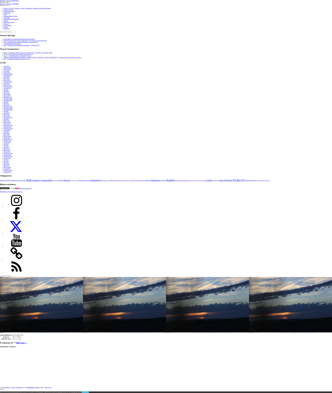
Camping (36, 180)
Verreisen (228, 180)
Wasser (254, 180)
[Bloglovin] (16, 259)
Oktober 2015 (7, 172)
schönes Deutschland (181, 180)
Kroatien (115, 180)
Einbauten (60, 180)
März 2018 (6, 134)
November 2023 (7, 82)
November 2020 (7, 108)
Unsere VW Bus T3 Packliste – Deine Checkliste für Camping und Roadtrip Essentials (27, 8)
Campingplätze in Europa (10, 16)
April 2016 (6, 164)
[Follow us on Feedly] (16, 273)
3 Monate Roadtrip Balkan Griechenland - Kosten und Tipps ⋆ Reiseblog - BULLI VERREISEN (30, 57)
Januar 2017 (6, 152)
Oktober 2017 (7, 141)
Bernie (5, 52)
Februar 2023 (7, 85)
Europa (67, 180)
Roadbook (163, 180)
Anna (4, 56)
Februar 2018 (7, 136)
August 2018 (7, 130)
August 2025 (7, 69)
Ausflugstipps (14, 180)
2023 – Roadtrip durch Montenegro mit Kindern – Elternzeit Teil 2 (21, 45)
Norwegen (123, 180)
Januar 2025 (6, 72)
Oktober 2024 (7, 75)
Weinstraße (259, 180)
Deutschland (55, 180)
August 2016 (7, 158)
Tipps (4, 14)
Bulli (29, 180)
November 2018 (7, 125)
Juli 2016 (5, 159)
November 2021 (7, 99)
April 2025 (6, 71)
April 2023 (6, 83)
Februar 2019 (7, 122)
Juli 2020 (5, 111)
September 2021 (7, 100)
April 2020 (6, 113)
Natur (119, 180)
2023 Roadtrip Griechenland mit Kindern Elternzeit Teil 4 (19, 39)
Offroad (128, 180)
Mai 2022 (6, 91)
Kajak (102, 180)
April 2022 (6, 92)
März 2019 (6, 120)
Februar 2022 (7, 94)
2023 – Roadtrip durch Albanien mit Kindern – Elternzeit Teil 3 (20, 42)
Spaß (197, 180)
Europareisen (72, 180)
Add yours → (22, 343)
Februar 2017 (7, 150)
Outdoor (132, 180)
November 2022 (7, 86)
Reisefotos (143, 180)
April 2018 (6, 133)
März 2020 (6, 114)
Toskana (204, 180)
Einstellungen (85, 392)
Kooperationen (7, 25)
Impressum (6, 28)
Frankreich (81, 180)
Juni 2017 (6, 145)
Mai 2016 (6, 162)
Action (2, 180)
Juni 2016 (6, 161)
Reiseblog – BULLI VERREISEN (14, 387)
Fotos (77, 180)
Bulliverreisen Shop (8, 22)
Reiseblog (137, 180)
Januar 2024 (6, 80)
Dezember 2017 (7, 139)
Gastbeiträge (6, 13)
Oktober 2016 (7, 155)
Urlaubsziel (215, 180)
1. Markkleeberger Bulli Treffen (12, 44)
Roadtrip (170, 180)
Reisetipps (155, 180)
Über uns (5, 24)
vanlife (221, 180)
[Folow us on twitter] (16, 233)
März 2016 (6, 166)
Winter (263, 180)
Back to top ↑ (48, 387)
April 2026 (6, 66)
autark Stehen (22, 180)
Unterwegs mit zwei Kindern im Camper (70, 57)
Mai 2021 (6, 103)
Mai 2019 (6, 119)
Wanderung (248, 180)
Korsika (111, 180)
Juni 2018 (6, 131)
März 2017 (6, 148)
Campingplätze (46, 180)
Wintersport (267, 180)
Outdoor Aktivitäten (8, 11)
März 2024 (6, 78)
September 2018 (7, 128)
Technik (5, 21)
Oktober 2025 (7, 68)
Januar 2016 (6, 169)
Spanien (194, 180)
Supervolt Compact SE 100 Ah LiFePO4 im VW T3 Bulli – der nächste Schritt (25, 40)
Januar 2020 (6, 116)
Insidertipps (96, 180)
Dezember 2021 (7, 97)
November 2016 (7, 153)
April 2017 (6, 147)
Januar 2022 (6, 96)
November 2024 (7, 74)
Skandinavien (189, 180)
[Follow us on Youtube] (16, 246)
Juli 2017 (5, 144)
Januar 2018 (6, 138)
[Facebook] (16, 219)
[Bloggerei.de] (16, 188)
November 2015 (7, 170)
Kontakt (5, 27)
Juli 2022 (5, 89)
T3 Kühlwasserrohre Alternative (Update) (19, 56)
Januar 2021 (6, 105)
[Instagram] (16, 206)
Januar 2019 (6, 124)
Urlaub (209, 180)
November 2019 (7, 117)
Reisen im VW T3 (8, 10)
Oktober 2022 (7, 88)
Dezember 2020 (7, 106)
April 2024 (6, 77)
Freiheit (87, 180)
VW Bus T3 (238, 180)
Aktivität (7, 180)
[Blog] (25, 188)
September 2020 (7, 110)
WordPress (37, 387)
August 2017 (7, 142)
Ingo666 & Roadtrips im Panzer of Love (19, 59)
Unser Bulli (6, 17)
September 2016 (7, 156)
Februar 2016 (7, 167)
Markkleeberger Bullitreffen (11, 19)
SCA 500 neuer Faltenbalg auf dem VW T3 (21, 54)
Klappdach (106, 180)
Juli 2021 (5, 102)
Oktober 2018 (7, 127)
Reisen (148, 180)
